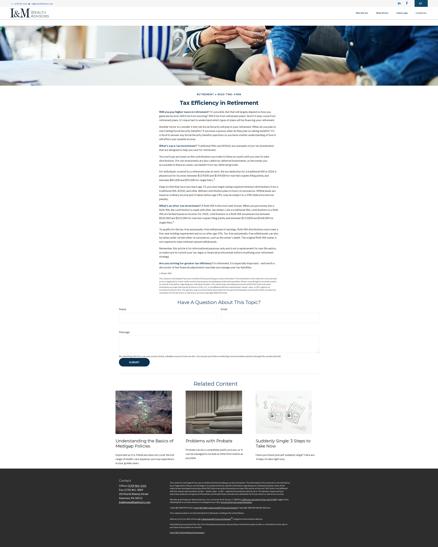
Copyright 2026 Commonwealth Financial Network (215, 508)
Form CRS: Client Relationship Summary (187, 532)
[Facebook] (406, 3)
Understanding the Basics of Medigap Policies (144, 443)
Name (122, 309)
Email (224, 309)
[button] (362, 13)
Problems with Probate (209, 440)
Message (124, 332)
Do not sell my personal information (236, 502)
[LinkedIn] (399, 3)
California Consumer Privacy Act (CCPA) (259, 499)
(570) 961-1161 (20, 4)
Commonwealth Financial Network (216, 519)
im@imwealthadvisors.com (42, 4)
